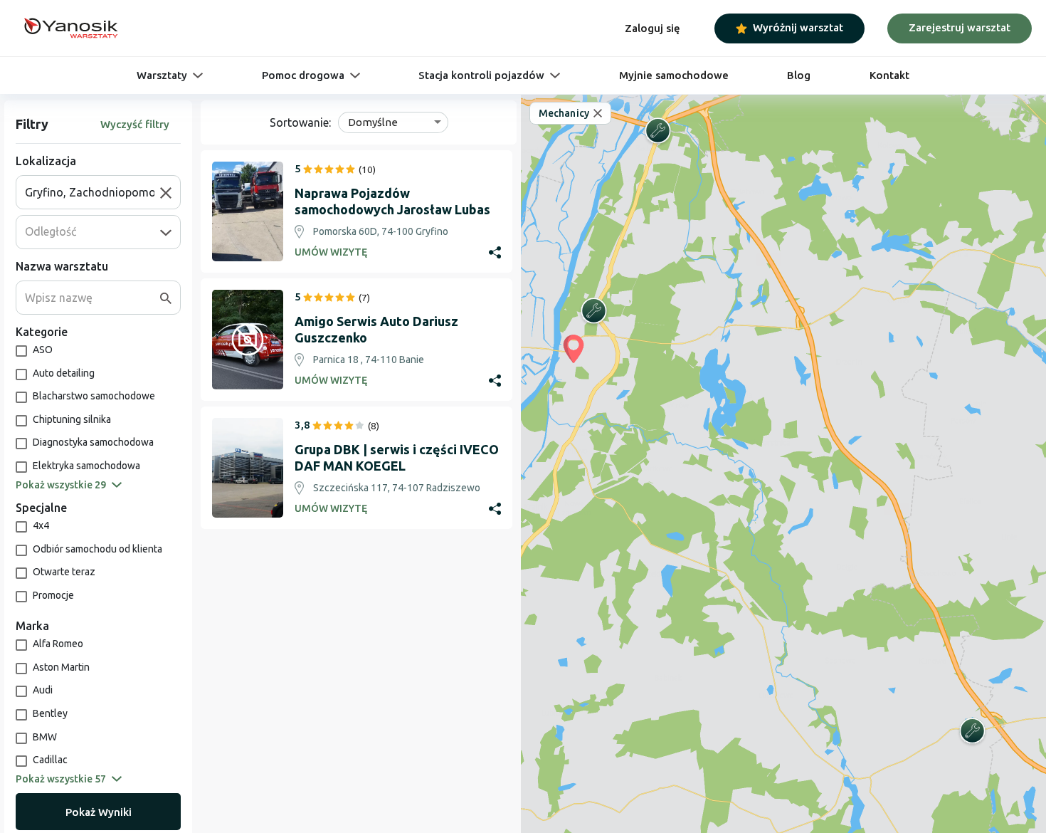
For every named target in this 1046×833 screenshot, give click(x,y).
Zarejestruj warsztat (959, 27)
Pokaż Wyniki (98, 812)
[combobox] (92, 192)
